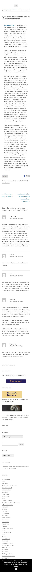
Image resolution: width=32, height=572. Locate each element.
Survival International (8, 545)
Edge (3, 498)
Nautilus (4, 526)
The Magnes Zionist (7, 554)
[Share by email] (29, 176)
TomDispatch (5, 558)
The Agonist (5, 549)
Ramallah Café (6, 539)
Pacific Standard (6, 532)
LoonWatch (5, 511)
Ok (16, 569)
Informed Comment (7, 505)
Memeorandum (6, 517)
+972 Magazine (6, 479)
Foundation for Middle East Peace (11, 503)
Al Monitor (5, 483)
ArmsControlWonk (7, 488)
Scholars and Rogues (7, 543)
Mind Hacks (5, 520)
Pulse (3, 534)
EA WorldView (5, 496)
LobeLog (4, 509)
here (11, 419)
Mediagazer (5, 515)
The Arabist (5, 551)
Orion (3, 530)
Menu (16, 5)
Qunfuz (4, 537)
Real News (5, 541)
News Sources (6, 183)
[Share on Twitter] (27, 176)
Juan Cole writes (9, 25)
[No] (30, 565)
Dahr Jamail (5, 492)
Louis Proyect (5, 513)
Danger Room (5, 494)
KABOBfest (5, 507)
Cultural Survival (6, 490)
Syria (16, 181)
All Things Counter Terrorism (9, 486)
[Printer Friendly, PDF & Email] (5, 176)
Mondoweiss (5, 522)
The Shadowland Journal (8, 556)
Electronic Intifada (7, 500)
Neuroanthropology (7, 528)
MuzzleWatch (5, 524)
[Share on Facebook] (24, 176)
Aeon (3, 481)
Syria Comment (6, 547)
